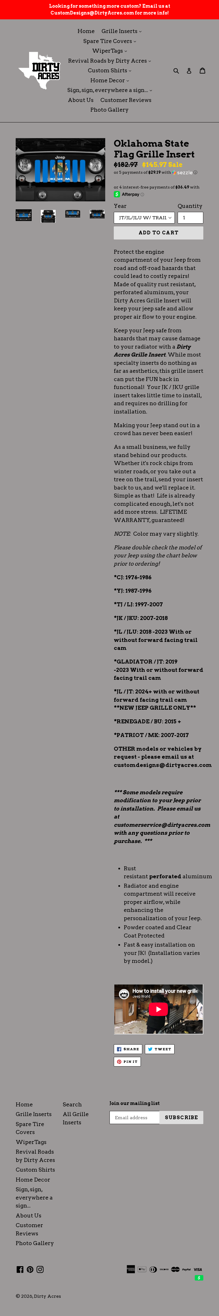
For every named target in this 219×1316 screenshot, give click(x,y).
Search (72, 1104)
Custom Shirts (111, 70)
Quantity (190, 206)
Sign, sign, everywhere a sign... (111, 90)
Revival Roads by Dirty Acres (111, 60)
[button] (158, 172)
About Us (81, 100)
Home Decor (111, 80)
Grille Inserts (123, 31)
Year (120, 206)
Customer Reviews (125, 100)
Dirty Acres (47, 1296)
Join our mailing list (135, 1103)
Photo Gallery (109, 110)
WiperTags (111, 50)
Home (86, 31)
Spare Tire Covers (111, 41)
